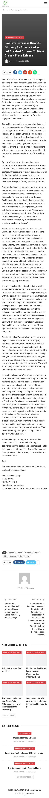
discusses (13, 556)
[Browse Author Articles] (24, 578)
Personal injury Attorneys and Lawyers (25, 748)
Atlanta (19, 552)
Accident (11, 552)
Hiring (28, 556)
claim (5, 556)
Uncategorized (24, 733)
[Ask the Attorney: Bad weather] (12, 658)
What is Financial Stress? (24, 738)
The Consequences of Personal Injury (24, 768)
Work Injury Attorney (14, 37)
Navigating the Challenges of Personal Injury (24, 753)
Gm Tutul (30, 794)
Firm (21, 556)
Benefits (36, 552)
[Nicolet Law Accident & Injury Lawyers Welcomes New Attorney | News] (36, 658)
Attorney (27, 552)
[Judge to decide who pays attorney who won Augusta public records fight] (36, 688)
